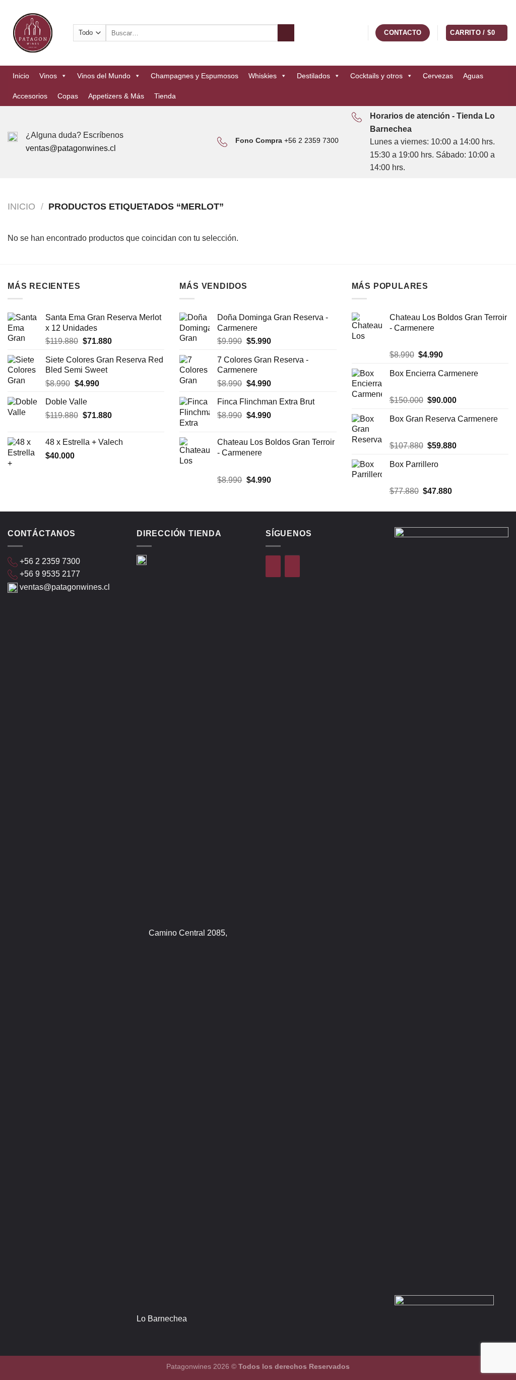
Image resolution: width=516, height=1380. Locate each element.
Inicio (21, 76)
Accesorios (30, 96)
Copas (67, 96)
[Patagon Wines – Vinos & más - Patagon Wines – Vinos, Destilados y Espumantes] (33, 33)
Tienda (165, 96)
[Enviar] (286, 32)
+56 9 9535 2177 (50, 574)
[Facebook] (273, 566)
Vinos (48, 76)
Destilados (313, 76)
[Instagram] (292, 566)
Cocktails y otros (376, 76)
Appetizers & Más (116, 96)
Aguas (473, 76)
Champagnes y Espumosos (194, 76)
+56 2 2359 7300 (311, 140)
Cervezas (438, 76)
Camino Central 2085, (188, 933)
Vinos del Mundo (104, 76)
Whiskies (262, 76)
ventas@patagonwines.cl (71, 148)
